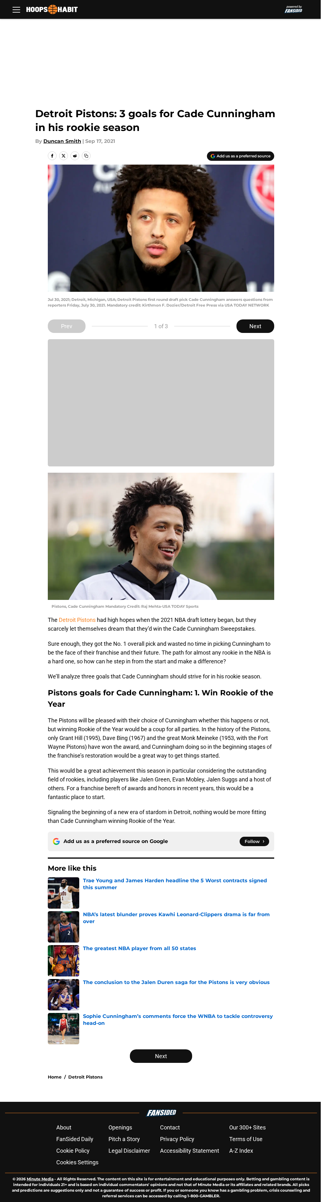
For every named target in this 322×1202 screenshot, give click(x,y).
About (63, 1127)
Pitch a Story (124, 1139)
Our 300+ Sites (247, 1127)
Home (55, 1077)
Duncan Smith (62, 141)
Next (255, 326)
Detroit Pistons (77, 620)
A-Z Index (241, 1150)
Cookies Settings (77, 1162)
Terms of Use (246, 1139)
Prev (66, 326)
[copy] (86, 155)
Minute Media (40, 1179)
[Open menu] (16, 9)
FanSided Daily (74, 1139)
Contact (170, 1127)
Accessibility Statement (189, 1150)
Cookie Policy (73, 1150)
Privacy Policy (177, 1139)
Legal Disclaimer (129, 1150)
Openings (120, 1127)
